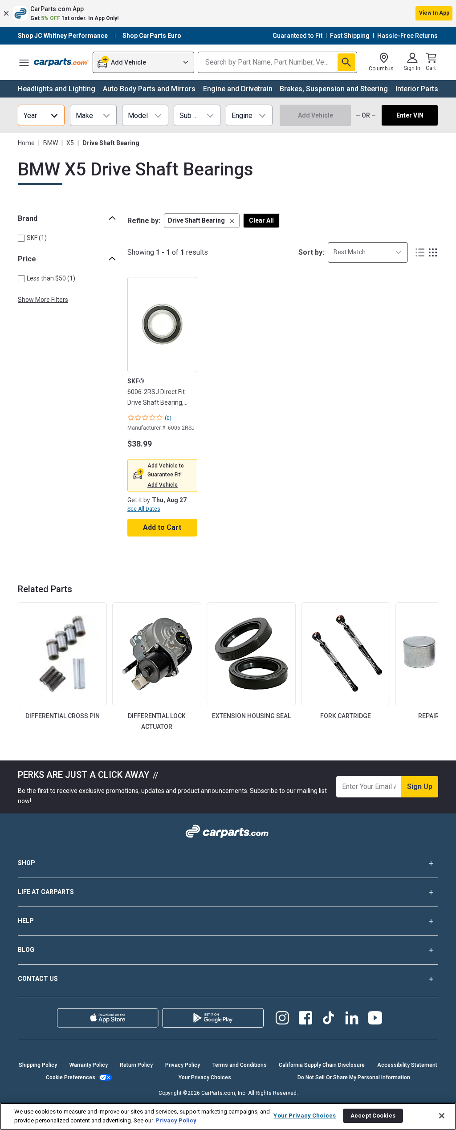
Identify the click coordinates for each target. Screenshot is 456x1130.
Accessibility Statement (407, 1065)
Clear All (261, 220)
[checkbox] (21, 238)
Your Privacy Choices (205, 1077)
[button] (228, 13)
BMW (50, 142)
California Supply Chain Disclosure (322, 1065)
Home (26, 142)
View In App (434, 13)
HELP (26, 920)
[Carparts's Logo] (61, 62)
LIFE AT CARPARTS (46, 891)
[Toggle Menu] (24, 62)
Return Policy (136, 1065)
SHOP (26, 862)
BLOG (26, 949)
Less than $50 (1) (51, 278)
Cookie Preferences (70, 1077)
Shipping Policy (38, 1065)
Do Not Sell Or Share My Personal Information (353, 1077)
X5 (70, 142)
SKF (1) (37, 237)
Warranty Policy (88, 1065)
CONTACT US (38, 978)
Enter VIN (409, 115)
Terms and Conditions (239, 1065)
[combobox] (368, 252)
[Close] (442, 1116)
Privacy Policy (182, 1065)
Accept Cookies (372, 1115)
